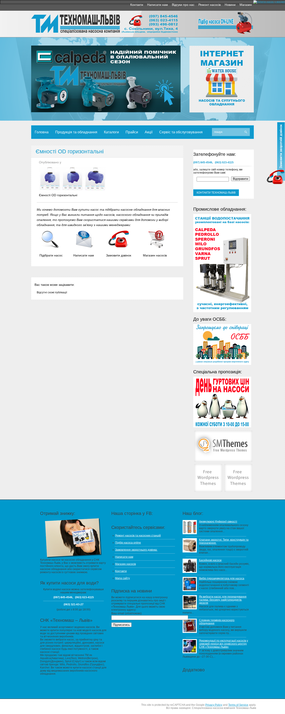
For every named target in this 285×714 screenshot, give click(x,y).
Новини (230, 4)
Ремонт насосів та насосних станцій (138, 535)
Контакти (136, 4)
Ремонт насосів (209, 4)
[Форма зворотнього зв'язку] (84, 247)
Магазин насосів (125, 564)
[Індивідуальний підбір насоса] (50, 247)
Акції (149, 132)
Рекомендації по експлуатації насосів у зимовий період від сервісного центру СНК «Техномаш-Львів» (223, 643)
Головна (42, 132)
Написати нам (157, 4)
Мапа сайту (122, 578)
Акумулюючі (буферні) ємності (218, 521)
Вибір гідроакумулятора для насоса (221, 578)
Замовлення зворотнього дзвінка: (136, 549)
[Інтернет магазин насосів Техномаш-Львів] (156, 247)
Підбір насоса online (128, 542)
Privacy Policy (213, 704)
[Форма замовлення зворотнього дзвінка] (119, 247)
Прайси (132, 132)
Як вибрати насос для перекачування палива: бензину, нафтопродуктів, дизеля (222, 599)
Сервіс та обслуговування (181, 132)
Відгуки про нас (183, 4)
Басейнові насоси (210, 560)
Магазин (246, 4)
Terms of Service (238, 704)
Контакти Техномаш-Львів (216, 192)
